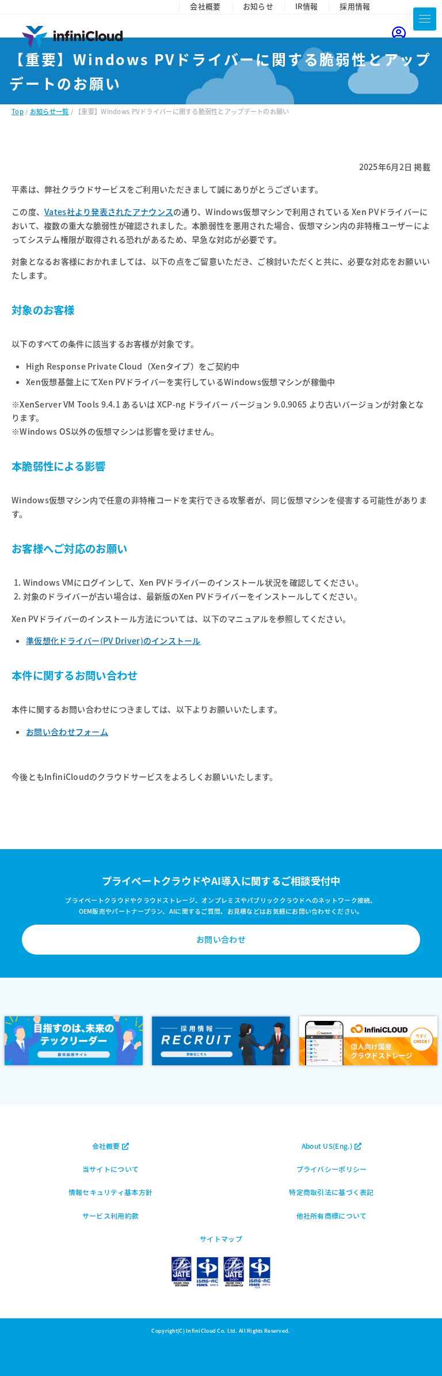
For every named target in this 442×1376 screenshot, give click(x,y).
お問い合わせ (221, 939)
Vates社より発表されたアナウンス (108, 211)
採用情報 (355, 6)
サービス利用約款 (110, 1215)
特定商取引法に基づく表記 (331, 1192)
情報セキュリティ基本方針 (110, 1192)
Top (18, 111)
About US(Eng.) (328, 1146)
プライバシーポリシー (331, 1169)
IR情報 (306, 6)
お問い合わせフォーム (67, 731)
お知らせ (258, 6)
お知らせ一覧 (49, 111)
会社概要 (205, 6)
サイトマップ (221, 1238)
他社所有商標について (331, 1215)
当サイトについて (110, 1169)
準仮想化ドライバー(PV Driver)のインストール (113, 640)
